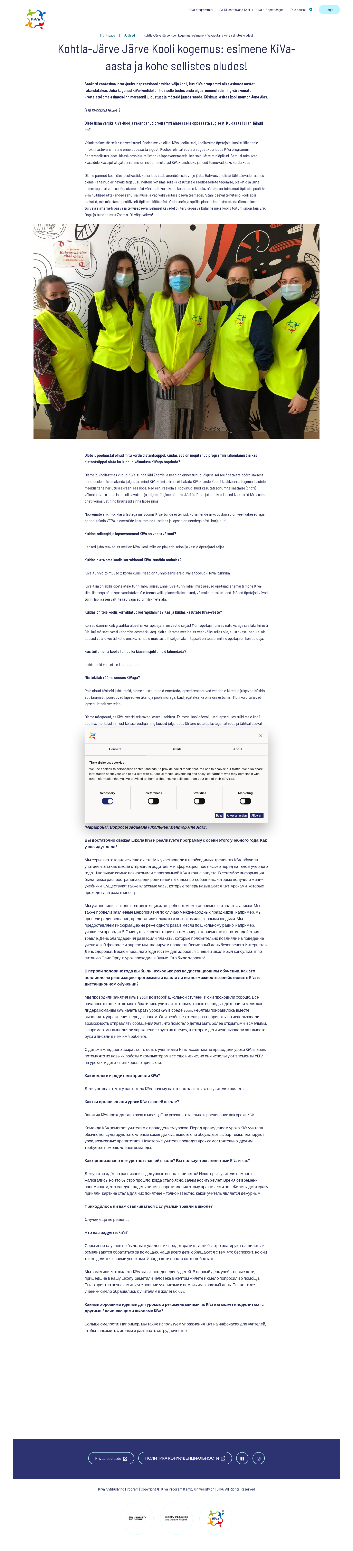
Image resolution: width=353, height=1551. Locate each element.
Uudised (130, 35)
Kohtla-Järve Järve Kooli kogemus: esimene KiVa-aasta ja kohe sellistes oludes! (198, 35)
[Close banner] (261, 736)
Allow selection (237, 815)
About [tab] (237, 749)
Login (329, 9)
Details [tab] (177, 749)
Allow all (256, 815)
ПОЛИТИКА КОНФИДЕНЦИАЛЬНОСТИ (182, 1458)
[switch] (153, 801)
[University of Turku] (137, 1518)
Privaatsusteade (108, 1458)
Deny (219, 815)
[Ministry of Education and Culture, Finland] (176, 1518)
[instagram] (258, 1458)
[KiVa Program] (215, 1518)
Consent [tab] (115, 749)
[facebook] (242, 1458)
